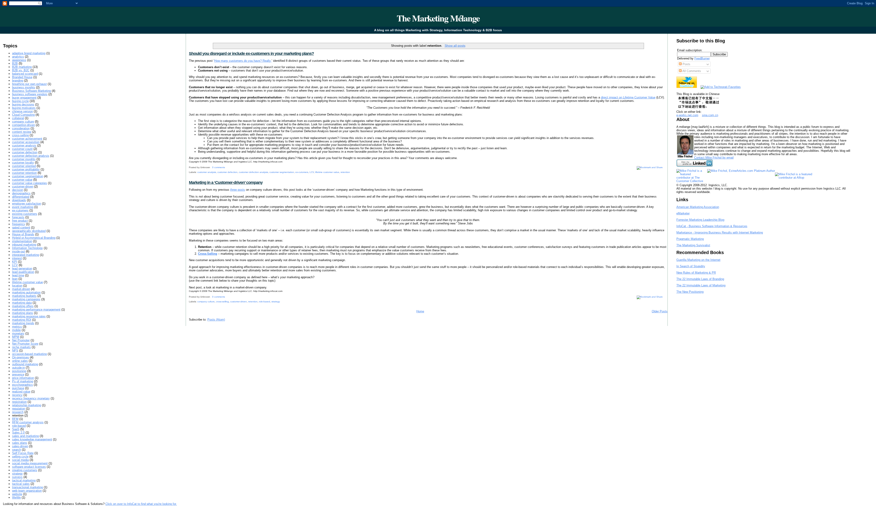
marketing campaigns (26, 299)
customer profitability (26, 169)
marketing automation (26, 292)
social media (20, 460)
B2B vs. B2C (20, 70)
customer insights (24, 159)
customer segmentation (27, 176)
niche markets (21, 347)
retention (345, 172)
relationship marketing (26, 405)
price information (23, 378)
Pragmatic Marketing (690, 239)
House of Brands (23, 234)
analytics (18, 56)
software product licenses (29, 466)
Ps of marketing (22, 381)
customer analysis (24, 145)
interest (17, 258)
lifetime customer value (27, 282)
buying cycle (20, 101)
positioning (19, 371)
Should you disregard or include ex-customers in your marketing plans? (251, 53)
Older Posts (659, 311)
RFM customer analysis (28, 422)
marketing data (22, 302)
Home (420, 311)
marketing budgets (24, 296)
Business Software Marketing (31, 91)
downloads (19, 200)
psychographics (22, 384)
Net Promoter (21, 340)
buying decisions (23, 104)
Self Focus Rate (23, 453)
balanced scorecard (25, 73)
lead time (18, 275)
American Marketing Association (697, 207)
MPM (15, 337)
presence (18, 374)
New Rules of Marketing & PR (696, 272)
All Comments (691, 71)
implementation (22, 241)
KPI (14, 261)
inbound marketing (24, 244)
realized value (21, 391)
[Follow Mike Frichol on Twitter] (686, 87)
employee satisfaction (26, 203)
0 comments (218, 167)
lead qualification (23, 272)
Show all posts (455, 45)
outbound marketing (25, 364)
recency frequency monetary (31, 398)
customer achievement (27, 138)
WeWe (16, 497)
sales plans (19, 443)
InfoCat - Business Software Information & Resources (711, 226)
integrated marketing (25, 255)
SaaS (15, 429)
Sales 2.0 (18, 432)
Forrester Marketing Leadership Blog (700, 219)
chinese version (22, 111)
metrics (17, 326)
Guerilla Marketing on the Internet (698, 260)
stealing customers (24, 470)
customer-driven (22, 186)
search (16, 449)
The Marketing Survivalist (693, 245)
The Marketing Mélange (438, 17)
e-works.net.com (687, 115)
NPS (15, 350)
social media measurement (30, 463)
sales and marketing (25, 436)
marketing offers (23, 306)
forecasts (18, 217)
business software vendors (29, 94)
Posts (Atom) (216, 319)
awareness (19, 60)
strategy (17, 473)
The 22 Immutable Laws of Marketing (700, 285)
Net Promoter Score (25, 343)
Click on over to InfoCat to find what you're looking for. (141, 504)
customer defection (24, 152)
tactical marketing (24, 480)
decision (17, 190)
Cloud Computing (23, 114)
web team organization (27, 490)
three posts (237, 189)
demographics (21, 193)
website (17, 494)
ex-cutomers (20, 210)
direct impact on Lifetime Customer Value (628, 97)
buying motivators (24, 108)
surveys (17, 477)
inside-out (18, 251)
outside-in (18, 367)
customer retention (24, 173)
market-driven (21, 289)
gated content (21, 227)
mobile (16, 330)
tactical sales (21, 484)
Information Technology (27, 248)
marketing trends (23, 323)
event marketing (22, 207)
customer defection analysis (30, 155)
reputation (18, 408)
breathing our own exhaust (29, 84)
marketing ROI (21, 319)
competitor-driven (23, 125)
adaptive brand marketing (28, 53)
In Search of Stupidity (690, 266)
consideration (21, 128)
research (17, 412)
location (17, 285)
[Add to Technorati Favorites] (721, 87)
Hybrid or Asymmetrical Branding (33, 237)
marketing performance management (36, 309)
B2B (15, 63)
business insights (23, 87)
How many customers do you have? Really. (242, 60)
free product (20, 220)
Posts (686, 64)
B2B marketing (22, 67)
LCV (15, 265)
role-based (19, 425)
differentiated (20, 196)
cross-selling (20, 135)
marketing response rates (29, 316)
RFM (15, 419)
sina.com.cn (710, 115)
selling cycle (20, 456)
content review (21, 132)
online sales (20, 360)
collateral (18, 118)
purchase (18, 388)
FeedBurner (702, 58)
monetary (18, 333)
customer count (22, 149)
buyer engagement (24, 97)
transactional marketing (27, 487)
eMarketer (683, 213)
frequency (18, 224)
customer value (22, 179)
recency (17, 395)
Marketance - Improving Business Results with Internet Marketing (719, 232)
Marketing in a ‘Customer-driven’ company (226, 182)
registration (19, 402)
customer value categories (29, 183)
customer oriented (24, 166)
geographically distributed (29, 231)
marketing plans (22, 313)
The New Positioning (690, 291)
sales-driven (20, 446)
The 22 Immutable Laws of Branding (700, 279)
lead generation (22, 268)
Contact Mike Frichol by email (714, 157)
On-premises (20, 357)
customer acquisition (25, 142)
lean (15, 278)
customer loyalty (23, 162)
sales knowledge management (32, 439)
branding (17, 80)
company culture (23, 121)
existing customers (24, 214)
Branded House (22, 77)
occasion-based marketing (29, 354)
